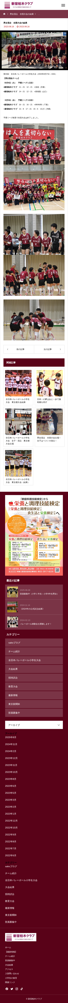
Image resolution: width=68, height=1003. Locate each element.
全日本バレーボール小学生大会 (24, 660)
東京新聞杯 (14, 704)
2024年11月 (11, 744)
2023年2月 (10, 806)
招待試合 (13, 677)
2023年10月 (11, 772)
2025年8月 (10, 737)
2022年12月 (11, 820)
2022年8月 (10, 841)
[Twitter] (11, 988)
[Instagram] (16, 988)
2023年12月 (11, 758)
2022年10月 (11, 827)
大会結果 (13, 669)
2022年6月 (10, 855)
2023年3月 (10, 799)
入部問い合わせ (12, 973)
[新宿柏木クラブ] (18, 5)
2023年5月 (10, 793)
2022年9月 (10, 834)
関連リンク (10, 982)
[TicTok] (21, 988)
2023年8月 (10, 779)
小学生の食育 (11, 978)
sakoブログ (14, 642)
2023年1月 (10, 813)
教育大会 (13, 686)
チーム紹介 (14, 651)
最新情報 (13, 695)
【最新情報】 (11, 952)
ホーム (8, 947)
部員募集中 (14, 712)
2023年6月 (10, 786)
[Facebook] (6, 988)
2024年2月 (10, 751)
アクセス (9, 969)
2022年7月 (10, 848)
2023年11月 (11, 765)
